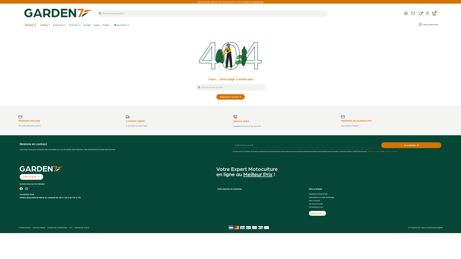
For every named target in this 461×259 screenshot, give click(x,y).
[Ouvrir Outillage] (49, 25)
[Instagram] (26, 188)
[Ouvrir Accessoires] (65, 25)
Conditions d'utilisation (390, 151)
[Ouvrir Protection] (80, 25)
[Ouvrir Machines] (35, 25)
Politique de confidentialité (374, 151)
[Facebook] (21, 188)
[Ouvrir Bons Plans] (128, 25)
